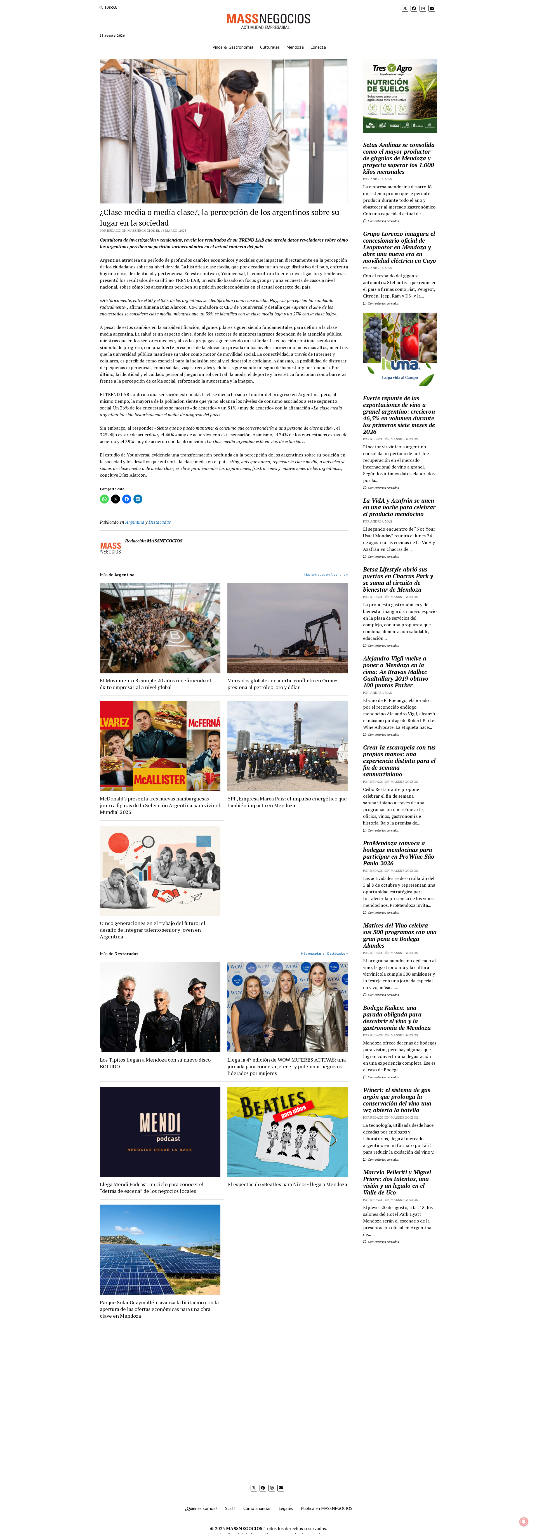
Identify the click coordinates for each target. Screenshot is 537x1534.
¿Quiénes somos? (201, 1508)
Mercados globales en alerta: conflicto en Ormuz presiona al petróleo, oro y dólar (282, 683)
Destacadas (160, 522)
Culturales (270, 47)
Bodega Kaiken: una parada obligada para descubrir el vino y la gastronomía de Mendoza (397, 1017)
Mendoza (295, 47)
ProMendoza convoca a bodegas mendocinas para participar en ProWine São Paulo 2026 (398, 853)
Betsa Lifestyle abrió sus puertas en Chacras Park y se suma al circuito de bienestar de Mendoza (398, 579)
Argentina (134, 522)
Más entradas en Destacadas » (324, 953)
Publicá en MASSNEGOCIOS (326, 1508)
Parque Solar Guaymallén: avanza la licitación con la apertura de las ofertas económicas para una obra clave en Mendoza (159, 1309)
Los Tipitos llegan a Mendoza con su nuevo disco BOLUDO (155, 1063)
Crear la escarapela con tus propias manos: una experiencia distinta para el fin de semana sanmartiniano (399, 760)
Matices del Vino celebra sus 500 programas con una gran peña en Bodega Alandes (400, 935)
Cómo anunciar (257, 1508)
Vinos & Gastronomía (233, 47)
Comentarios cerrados (383, 221)
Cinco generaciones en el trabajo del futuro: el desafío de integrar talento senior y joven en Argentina (152, 930)
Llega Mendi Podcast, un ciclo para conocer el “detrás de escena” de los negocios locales (152, 1187)
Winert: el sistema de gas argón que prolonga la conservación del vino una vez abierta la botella (397, 1099)
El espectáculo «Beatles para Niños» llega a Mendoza (287, 1184)
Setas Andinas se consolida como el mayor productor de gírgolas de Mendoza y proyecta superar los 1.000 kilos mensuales (399, 158)
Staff (230, 1508)
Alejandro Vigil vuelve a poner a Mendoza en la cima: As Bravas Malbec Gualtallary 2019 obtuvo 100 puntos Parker (395, 671)
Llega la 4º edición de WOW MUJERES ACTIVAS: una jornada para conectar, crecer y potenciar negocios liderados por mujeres (286, 1066)
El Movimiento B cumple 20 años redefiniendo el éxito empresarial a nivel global (155, 683)
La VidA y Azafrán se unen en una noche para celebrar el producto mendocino (399, 507)
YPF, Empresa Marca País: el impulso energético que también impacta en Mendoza (287, 802)
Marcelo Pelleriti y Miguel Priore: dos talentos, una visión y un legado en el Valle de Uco (397, 1182)
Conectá (318, 47)
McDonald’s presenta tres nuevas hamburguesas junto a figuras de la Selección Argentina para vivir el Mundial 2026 (160, 805)
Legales (286, 1508)
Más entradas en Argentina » (326, 574)
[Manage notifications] (523, 1521)
